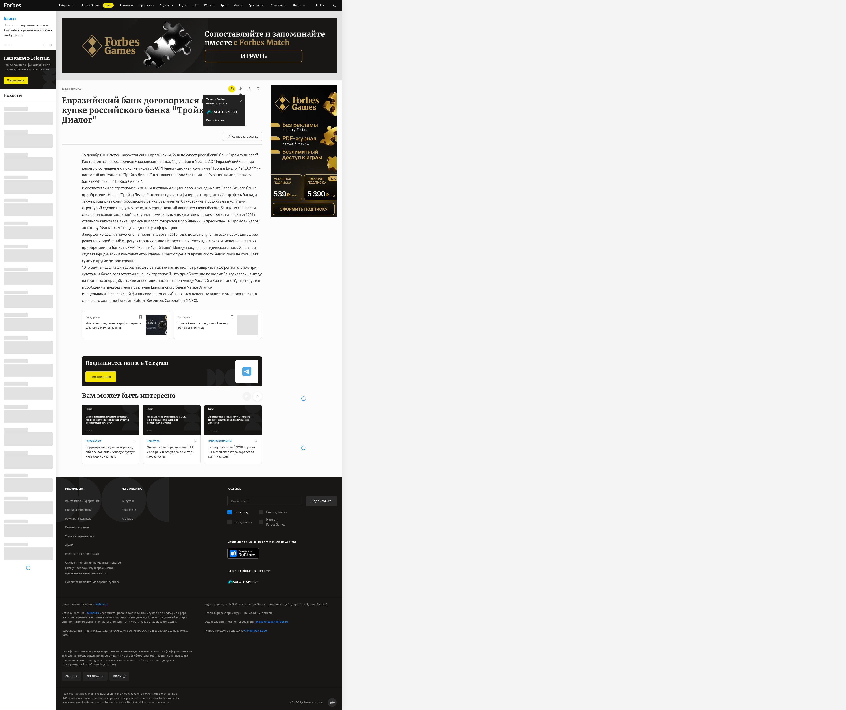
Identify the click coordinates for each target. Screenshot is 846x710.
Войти (320, 5)
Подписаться (101, 377)
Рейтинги (126, 5)
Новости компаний (220, 441)
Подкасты (166, 5)
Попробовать (215, 120)
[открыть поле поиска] (334, 5)
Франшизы (146, 5)
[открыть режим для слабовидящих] (231, 88)
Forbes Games (96, 5)
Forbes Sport (93, 441)
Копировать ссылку (245, 136)
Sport (224, 5)
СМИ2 (69, 676)
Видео (183, 5)
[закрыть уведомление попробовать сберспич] (240, 101)
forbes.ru (101, 604)
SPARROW (93, 676)
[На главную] (12, 5)
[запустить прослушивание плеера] (240, 88)
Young (238, 5)
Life (195, 5)
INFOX (117, 676)
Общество (153, 441)
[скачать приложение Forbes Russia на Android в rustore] (243, 553)
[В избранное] (140, 317)
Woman (209, 5)
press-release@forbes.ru (272, 622)
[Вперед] (268, 325)
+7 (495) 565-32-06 (255, 630)
